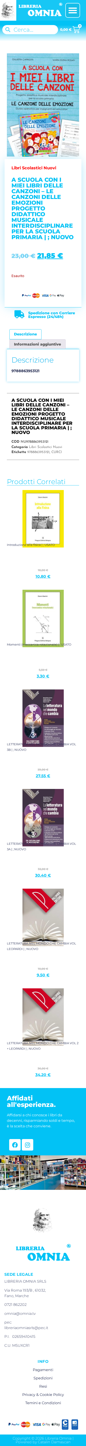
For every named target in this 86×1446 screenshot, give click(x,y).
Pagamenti (43, 1370)
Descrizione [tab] (25, 334)
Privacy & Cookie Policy (43, 1394)
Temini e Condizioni (43, 1403)
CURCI (56, 452)
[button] (72, 10)
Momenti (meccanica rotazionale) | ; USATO (39, 644)
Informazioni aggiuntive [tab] (37, 344)
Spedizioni (43, 1378)
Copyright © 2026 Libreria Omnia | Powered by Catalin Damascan (43, 1440)
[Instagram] (27, 1145)
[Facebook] (15, 1145)
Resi (43, 1386)
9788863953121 (38, 452)
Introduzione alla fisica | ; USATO (31, 545)
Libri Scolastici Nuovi (45, 447)
